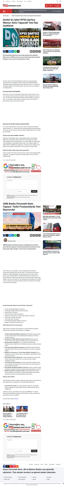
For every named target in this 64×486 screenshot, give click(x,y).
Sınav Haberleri (21, 479)
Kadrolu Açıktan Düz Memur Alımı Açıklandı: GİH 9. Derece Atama (31, 11)
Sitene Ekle (30, 1)
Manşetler (13, 1)
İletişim (46, 464)
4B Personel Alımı (8, 477)
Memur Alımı (7, 479)
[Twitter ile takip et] (7, 466)
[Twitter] (7, 51)
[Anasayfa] (3, 1)
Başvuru (34, 479)
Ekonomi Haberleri (22, 477)
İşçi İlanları (49, 477)
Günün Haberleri (20, 1)
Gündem (34, 477)
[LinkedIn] (12, 51)
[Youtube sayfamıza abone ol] (10, 466)
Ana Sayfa (6, 15)
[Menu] (47, 6)
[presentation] (7, 11)
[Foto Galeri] (60, 1)
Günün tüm (56, 11)
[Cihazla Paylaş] (18, 51)
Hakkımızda (8, 1)
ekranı (16, 398)
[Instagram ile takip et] (13, 466)
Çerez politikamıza (31, 484)
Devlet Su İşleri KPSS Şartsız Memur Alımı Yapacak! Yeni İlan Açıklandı (26, 15)
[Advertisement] (22, 69)
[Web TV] (57, 1)
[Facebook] (4, 51)
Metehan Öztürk (12, 241)
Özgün (48, 479)
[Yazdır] (31, 51)
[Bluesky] (10, 51)
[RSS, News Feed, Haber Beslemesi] (17, 466)
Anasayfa (31, 464)
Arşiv (25, 1)
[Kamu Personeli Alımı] (12, 5)
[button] (34, 51)
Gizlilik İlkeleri (51, 464)
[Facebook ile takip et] (4, 466)
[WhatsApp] (15, 51)
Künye (42, 464)
